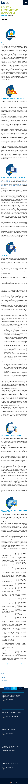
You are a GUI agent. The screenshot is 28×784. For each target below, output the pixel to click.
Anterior (4, 663)
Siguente (23, 663)
